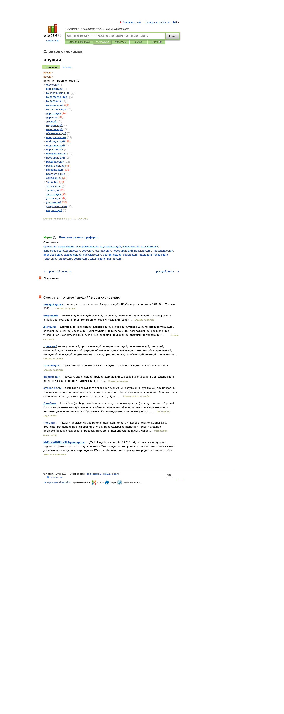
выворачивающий (87, 246)
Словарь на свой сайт (157, 22)
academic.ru (52, 40)
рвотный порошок (60, 271)
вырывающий (149, 246)
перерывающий (123, 250)
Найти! (172, 36)
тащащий (146, 254)
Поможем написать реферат (78, 237)
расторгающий (112, 254)
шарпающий (114, 258)
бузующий (49, 246)
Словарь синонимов (79, 42)
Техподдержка (94, 474)
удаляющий (97, 258)
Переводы (120, 42)
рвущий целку (165, 271)
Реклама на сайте (110, 474)
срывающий (130, 254)
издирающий (103, 250)
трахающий (65, 258)
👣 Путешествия (54, 477)
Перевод (66, 66)
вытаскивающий (53, 250)
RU (175, 22)
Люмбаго (49, 403)
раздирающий (73, 254)
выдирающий (130, 246)
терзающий (160, 254)
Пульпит (49, 422)
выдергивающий (110, 246)
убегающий (81, 258)
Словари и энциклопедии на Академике (97, 29)
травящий (49, 258)
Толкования (102, 42)
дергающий (72, 250)
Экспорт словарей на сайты (57, 482)
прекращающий (163, 250)
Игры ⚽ (156, 42)
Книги (138, 42)
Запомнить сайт (132, 22)
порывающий (142, 250)
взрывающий (66, 246)
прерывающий (52, 254)
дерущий (87, 250)
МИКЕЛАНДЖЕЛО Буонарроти (64, 442)
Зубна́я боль (52, 387)
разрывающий (92, 254)
